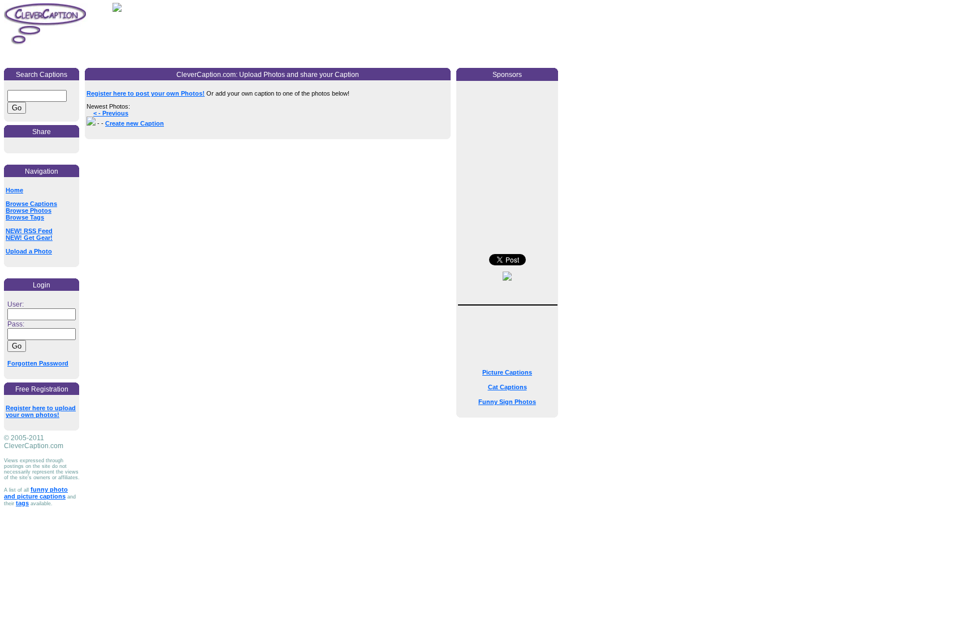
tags (22, 503)
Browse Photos (28, 210)
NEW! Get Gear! (29, 237)
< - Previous (110, 113)
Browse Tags (25, 217)
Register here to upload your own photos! (41, 411)
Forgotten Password (37, 363)
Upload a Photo (29, 251)
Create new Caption (134, 123)
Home (14, 190)
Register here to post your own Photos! (146, 93)
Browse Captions (31, 203)
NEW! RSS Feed (29, 230)
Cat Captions (507, 387)
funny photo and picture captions (36, 493)
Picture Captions (507, 372)
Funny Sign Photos (507, 401)
